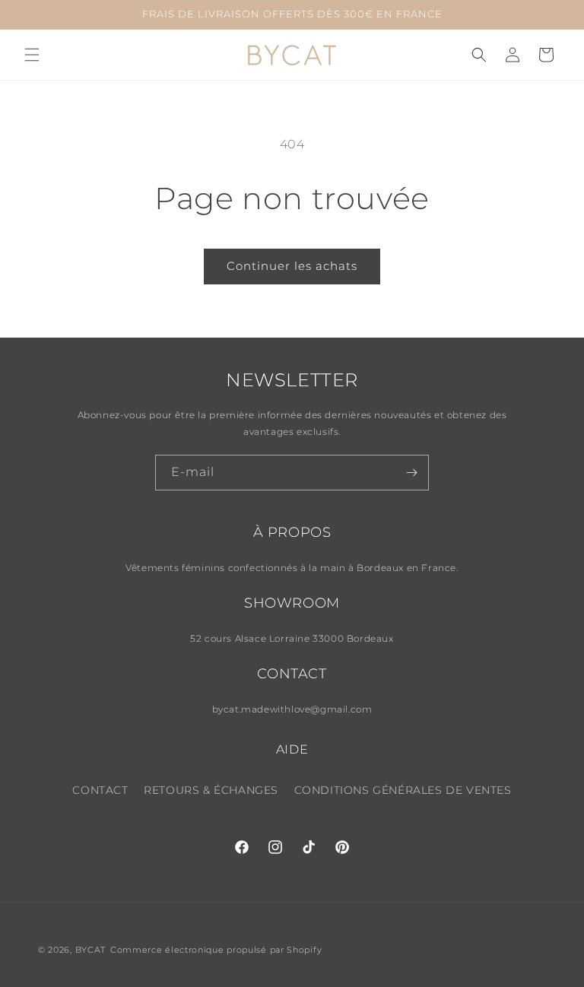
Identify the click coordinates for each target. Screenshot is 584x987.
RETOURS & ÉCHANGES (211, 790)
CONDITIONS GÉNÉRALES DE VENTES (403, 790)
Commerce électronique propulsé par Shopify (216, 949)
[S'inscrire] (411, 472)
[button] (32, 54)
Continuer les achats (292, 266)
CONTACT (100, 790)
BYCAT (90, 949)
